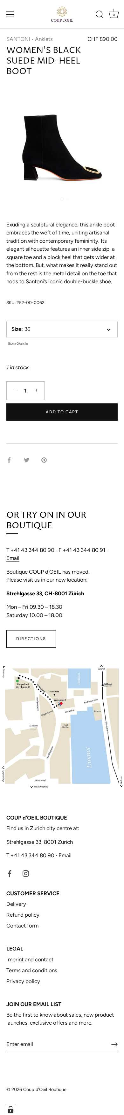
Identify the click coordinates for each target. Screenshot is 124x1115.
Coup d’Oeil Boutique (44, 1089)
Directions (31, 638)
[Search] (100, 15)
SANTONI (18, 39)
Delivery (16, 904)
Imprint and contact (29, 959)
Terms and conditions (31, 970)
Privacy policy (23, 981)
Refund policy (22, 915)
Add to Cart (62, 411)
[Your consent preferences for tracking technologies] (10, 1109)
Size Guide (18, 343)
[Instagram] (26, 873)
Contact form (22, 925)
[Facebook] (9, 873)
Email (12, 558)
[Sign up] (114, 1044)
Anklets (44, 39)
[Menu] (10, 14)
